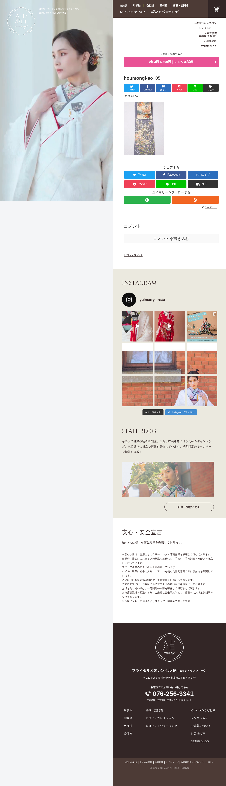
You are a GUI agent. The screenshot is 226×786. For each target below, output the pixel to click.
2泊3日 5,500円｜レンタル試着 (171, 62)
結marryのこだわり (205, 22)
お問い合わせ (130, 762)
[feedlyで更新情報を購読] (147, 200)
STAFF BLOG (209, 46)
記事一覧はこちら (189, 506)
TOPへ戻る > (133, 255)
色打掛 (150, 5)
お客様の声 (210, 41)
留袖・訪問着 (180, 5)
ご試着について (201, 725)
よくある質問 (145, 762)
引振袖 (137, 5)
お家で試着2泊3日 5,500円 (208, 34)
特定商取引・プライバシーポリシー (198, 762)
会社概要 (159, 762)
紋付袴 (164, 5)
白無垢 (123, 5)
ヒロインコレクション (132, 11)
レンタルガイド (207, 28)
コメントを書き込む (171, 238)
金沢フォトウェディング (165, 11)
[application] (56, 100)
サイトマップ (172, 762)
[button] (210, 88)
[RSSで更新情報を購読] (195, 200)
